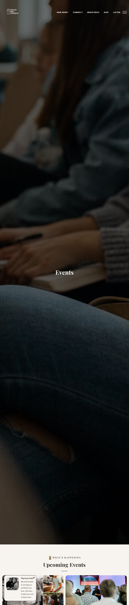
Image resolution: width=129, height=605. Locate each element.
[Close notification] (34, 578)
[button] (124, 12)
